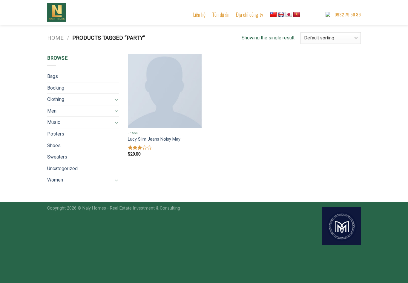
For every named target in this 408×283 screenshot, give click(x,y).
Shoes (54, 145)
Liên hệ (199, 14)
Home (55, 38)
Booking (55, 88)
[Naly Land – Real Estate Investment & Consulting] (77, 12)
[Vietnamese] (296, 15)
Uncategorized (62, 168)
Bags (52, 76)
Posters (55, 134)
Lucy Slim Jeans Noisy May (154, 139)
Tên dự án (220, 14)
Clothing (55, 99)
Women (55, 180)
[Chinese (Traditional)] (273, 15)
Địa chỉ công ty (249, 14)
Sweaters (57, 157)
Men (51, 111)
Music (53, 122)
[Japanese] (288, 15)
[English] (281, 15)
